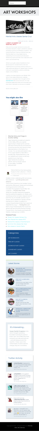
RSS (16, 427)
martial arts (9, 80)
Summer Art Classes (15, 249)
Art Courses (12, 253)
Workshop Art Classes (16, 245)
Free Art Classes (14, 241)
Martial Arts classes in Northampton (19, 222)
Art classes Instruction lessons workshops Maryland (23, 290)
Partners (30, 425)
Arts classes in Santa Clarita (16, 226)
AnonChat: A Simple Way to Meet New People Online (23, 310)
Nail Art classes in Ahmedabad (21, 300)
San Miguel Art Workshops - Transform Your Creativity (23, 270)
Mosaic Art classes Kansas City (17, 217)
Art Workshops (13, 238)
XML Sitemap (21, 427)
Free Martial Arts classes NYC (17, 219)
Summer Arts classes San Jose (17, 224)
